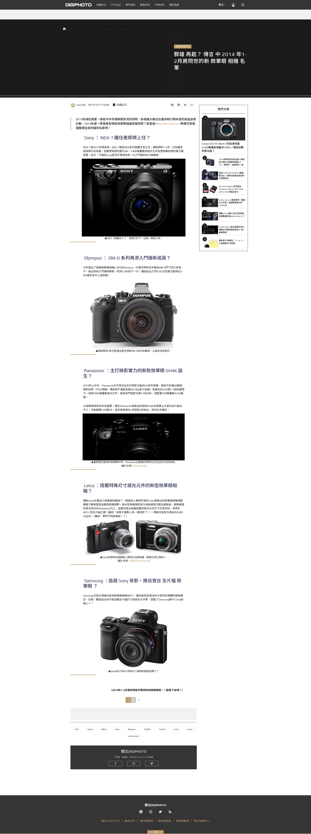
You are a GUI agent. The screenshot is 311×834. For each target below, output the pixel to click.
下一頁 (139, 700)
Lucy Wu (81, 104)
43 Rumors (139, 465)
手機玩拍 (159, 4)
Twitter (185, 104)
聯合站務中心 (202, 820)
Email (191, 104)
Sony (117, 729)
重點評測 (145, 4)
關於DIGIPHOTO (110, 820)
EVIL (77, 729)
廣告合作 (130, 820)
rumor (189, 729)
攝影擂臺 (174, 4)
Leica (176, 729)
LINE (178, 104)
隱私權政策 (164, 820)
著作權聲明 (146, 820)
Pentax (162, 729)
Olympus (132, 729)
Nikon (104, 729)
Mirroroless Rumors (167, 123)
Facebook (172, 104)
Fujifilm (147, 729)
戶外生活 (116, 4)
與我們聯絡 (182, 820)
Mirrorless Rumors (139, 560)
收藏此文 (121, 104)
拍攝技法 (101, 4)
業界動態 (130, 4)
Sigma (90, 729)
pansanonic (133, 736)
